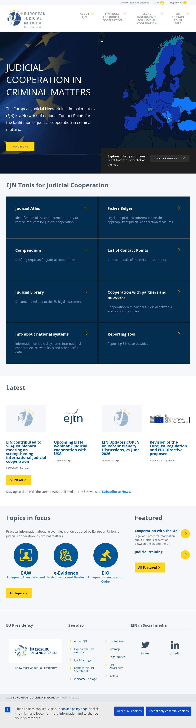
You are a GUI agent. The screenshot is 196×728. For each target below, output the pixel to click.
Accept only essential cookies (169, 711)
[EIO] (106, 563)
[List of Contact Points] (144, 259)
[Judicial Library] (52, 301)
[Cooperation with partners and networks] (144, 301)
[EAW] (26, 561)
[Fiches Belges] (144, 217)
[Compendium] (52, 259)
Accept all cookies (129, 711)
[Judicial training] (162, 554)
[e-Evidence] (66, 561)
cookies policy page (74, 709)
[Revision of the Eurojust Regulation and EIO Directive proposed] (170, 431)
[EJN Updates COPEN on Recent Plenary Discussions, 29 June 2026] (122, 431)
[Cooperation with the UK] (162, 538)
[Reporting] (144, 343)
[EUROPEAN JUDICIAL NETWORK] (40, 18)
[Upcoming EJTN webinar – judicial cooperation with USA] (74, 431)
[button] (18, 480)
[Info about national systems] (52, 343)
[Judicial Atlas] (52, 217)
